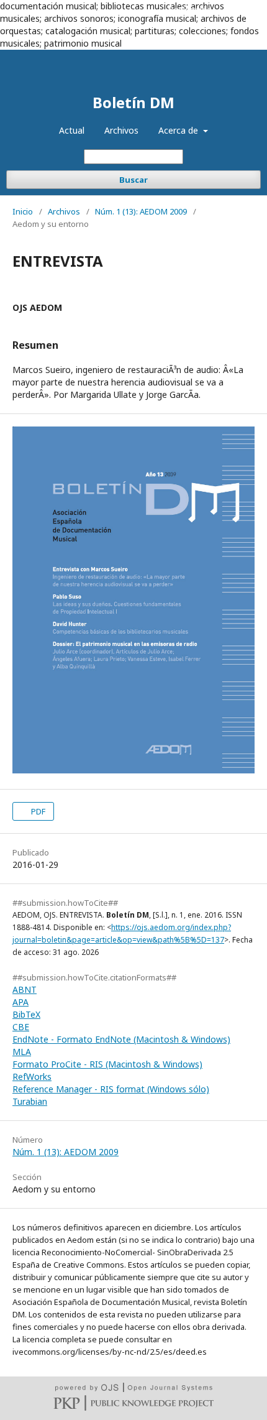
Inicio (22, 211)
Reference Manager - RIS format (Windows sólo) (110, 1089)
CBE (20, 1027)
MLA (21, 1052)
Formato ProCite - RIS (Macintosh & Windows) (107, 1064)
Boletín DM (133, 102)
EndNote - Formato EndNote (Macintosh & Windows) (121, 1039)
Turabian (29, 1101)
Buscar (133, 179)
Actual (71, 130)
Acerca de (179, 130)
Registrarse (190, 9)
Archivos (121, 130)
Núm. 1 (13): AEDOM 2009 (141, 211)
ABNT (24, 989)
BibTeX (26, 1014)
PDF (37, 811)
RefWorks (32, 1076)
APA (20, 1002)
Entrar (237, 9)
